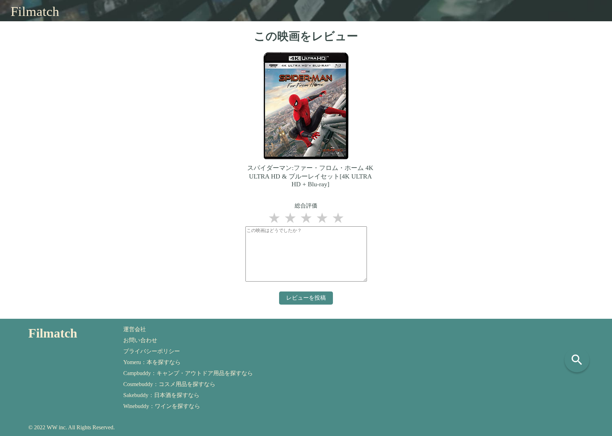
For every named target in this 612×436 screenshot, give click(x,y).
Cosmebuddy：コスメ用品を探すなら (169, 384)
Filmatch (35, 11)
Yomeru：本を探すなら (152, 362)
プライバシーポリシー (151, 351)
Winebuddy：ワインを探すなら (161, 406)
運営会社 (134, 329)
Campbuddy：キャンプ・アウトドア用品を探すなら (188, 373)
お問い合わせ (140, 340)
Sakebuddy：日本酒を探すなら (161, 395)
